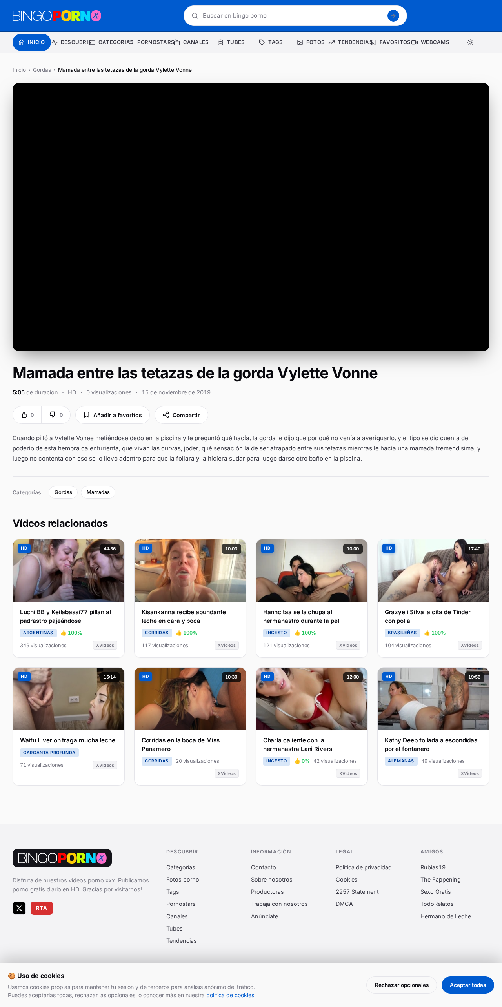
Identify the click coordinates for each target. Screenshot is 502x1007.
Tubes (174, 928)
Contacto (263, 867)
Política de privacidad (364, 867)
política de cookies (230, 995)
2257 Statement (357, 891)
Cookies (347, 879)
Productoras (267, 891)
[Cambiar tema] (470, 42)
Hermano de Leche (445, 916)
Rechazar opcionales (402, 985)
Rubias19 (433, 867)
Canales (177, 916)
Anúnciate (264, 916)
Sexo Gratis (435, 891)
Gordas (42, 70)
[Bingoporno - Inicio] (62, 858)
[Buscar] (393, 16)
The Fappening (440, 879)
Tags (172, 891)
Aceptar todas (468, 985)
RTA (42, 908)
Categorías (180, 867)
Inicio (19, 70)
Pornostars (181, 903)
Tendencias (181, 940)
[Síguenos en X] (19, 907)
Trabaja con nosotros (279, 903)
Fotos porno (182, 879)
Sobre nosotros (272, 879)
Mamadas (98, 492)
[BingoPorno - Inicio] (57, 15)
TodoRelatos (437, 903)
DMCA (344, 903)
